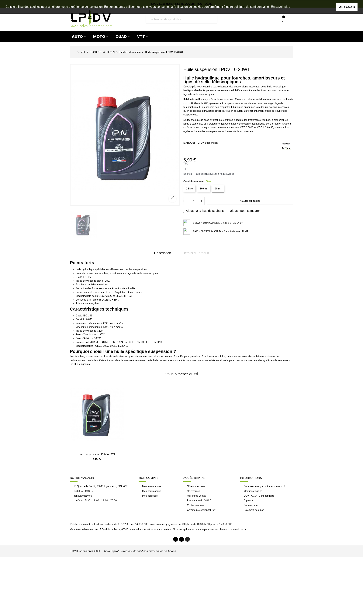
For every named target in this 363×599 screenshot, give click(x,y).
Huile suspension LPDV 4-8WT (96, 454)
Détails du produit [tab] (195, 253)
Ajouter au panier (250, 200)
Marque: (189, 142)
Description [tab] (162, 253)
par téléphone (185, 524)
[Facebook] (175, 539)
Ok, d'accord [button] (347, 6)
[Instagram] (187, 539)
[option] (125, 135)
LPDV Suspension (208, 142)
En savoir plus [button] (280, 6)
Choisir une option (97, 447)
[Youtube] (181, 539)
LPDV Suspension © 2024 (123, 551)
